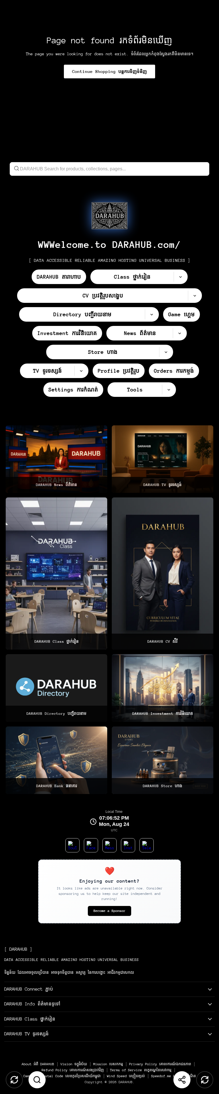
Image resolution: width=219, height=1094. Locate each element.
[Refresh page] (204, 1079)
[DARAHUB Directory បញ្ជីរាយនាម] (56, 688)
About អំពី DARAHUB (38, 1064)
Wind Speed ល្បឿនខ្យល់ (126, 1076)
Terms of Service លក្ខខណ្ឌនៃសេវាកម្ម (140, 1070)
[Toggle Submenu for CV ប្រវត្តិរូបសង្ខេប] (194, 295)
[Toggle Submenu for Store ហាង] (166, 352)
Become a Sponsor (109, 911)
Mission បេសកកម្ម (108, 1064)
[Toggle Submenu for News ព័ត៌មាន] (179, 333)
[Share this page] (181, 1079)
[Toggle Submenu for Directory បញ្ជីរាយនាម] (151, 314)
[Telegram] (146, 845)
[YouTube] (72, 845)
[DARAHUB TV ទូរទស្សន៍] (162, 459)
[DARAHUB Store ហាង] (162, 760)
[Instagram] (128, 845)
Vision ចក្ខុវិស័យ (73, 1064)
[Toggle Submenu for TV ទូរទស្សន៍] (81, 370)
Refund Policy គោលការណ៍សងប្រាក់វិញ (73, 1070)
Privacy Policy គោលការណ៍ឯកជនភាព (160, 1064)
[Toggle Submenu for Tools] (168, 389)
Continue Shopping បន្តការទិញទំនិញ (109, 71)
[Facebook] (91, 845)
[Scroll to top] (14, 1079)
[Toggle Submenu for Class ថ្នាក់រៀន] (180, 276)
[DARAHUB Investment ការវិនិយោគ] (162, 688)
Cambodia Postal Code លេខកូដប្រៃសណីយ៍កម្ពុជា (62, 1076)
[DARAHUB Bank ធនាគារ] (56, 760)
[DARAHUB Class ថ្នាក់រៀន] (56, 573)
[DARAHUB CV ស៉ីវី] (162, 573)
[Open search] (37, 1079)
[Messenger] (109, 845)
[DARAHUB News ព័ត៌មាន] (56, 459)
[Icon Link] (109, 216)
